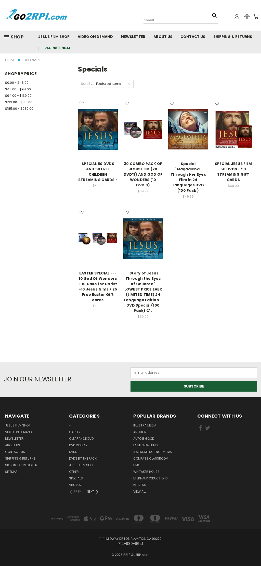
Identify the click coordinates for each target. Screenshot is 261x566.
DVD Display (78, 445)
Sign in (11, 465)
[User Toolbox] (236, 16)
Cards (74, 432)
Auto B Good (143, 438)
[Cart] (255, 16)
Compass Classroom (150, 458)
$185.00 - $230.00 (19, 108)
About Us (162, 36)
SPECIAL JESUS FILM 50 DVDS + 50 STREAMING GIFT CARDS (233, 171)
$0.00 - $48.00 (17, 82)
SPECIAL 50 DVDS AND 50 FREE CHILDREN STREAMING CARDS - (98, 171)
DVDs (73, 452)
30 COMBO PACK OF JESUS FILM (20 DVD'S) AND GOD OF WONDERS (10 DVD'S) (143, 174)
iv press (139, 485)
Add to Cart (98, 138)
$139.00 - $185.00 (18, 102)
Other (74, 472)
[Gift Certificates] (247, 16)
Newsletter (133, 36)
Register (30, 465)
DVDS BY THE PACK (83, 458)
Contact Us (192, 36)
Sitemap (11, 472)
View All (139, 491)
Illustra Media (144, 425)
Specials (76, 478)
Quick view (98, 119)
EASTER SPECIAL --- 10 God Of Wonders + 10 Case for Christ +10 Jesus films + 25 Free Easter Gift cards (98, 286)
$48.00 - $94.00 (18, 89)
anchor (139, 432)
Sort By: (87, 83)
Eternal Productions (150, 478)
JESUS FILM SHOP (54, 36)
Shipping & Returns (232, 36)
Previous (253, 550)
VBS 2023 (76, 485)
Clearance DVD (81, 438)
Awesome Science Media (152, 452)
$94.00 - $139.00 (18, 95)
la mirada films (145, 445)
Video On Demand (95, 36)
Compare (96, 129)
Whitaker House (146, 472)
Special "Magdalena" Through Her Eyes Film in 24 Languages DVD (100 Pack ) (188, 177)
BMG (136, 465)
